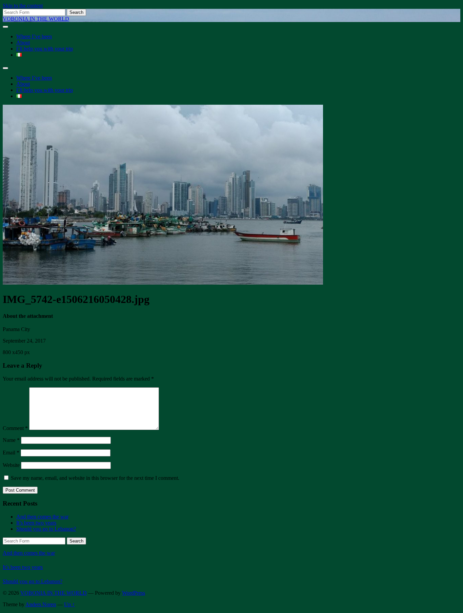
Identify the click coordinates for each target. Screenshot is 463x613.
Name (11, 440)
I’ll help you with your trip (44, 49)
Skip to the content (23, 5)
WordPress (133, 593)
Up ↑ (69, 604)
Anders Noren (40, 604)
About (23, 42)
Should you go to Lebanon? (46, 529)
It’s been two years (36, 523)
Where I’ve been (34, 36)
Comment (15, 428)
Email (11, 452)
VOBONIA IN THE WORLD (36, 19)
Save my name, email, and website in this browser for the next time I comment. (95, 478)
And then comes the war (42, 516)
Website (11, 465)
